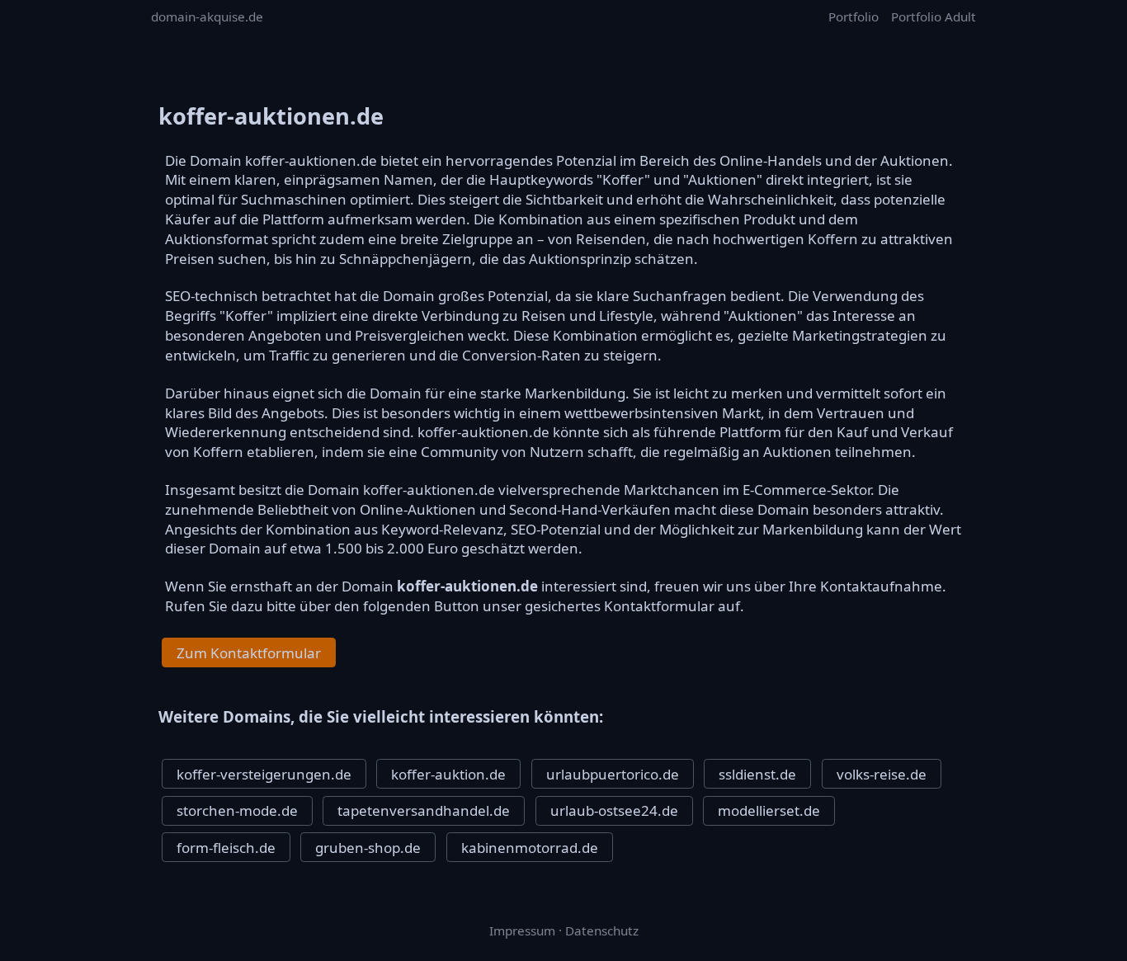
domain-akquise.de (207, 16)
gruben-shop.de (368, 847)
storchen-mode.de (237, 810)
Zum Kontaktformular (249, 652)
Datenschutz (602, 930)
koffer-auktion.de (448, 774)
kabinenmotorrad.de (529, 847)
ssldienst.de (757, 774)
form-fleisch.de (226, 847)
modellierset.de (769, 810)
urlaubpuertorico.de (612, 774)
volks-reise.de (882, 774)
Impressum (522, 930)
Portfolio (853, 16)
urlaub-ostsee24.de (614, 810)
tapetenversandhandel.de (423, 810)
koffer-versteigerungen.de (264, 774)
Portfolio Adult (933, 16)
